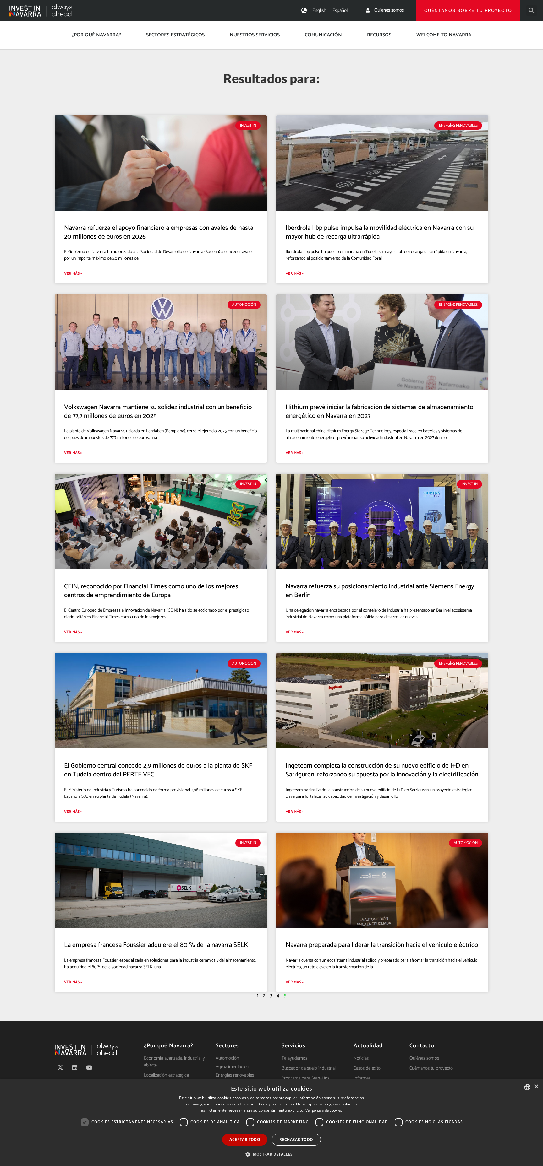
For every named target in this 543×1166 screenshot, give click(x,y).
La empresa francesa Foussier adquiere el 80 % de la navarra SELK (156, 945)
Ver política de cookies (323, 1111)
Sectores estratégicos (175, 35)
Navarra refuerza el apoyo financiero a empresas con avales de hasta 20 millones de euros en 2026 (158, 232)
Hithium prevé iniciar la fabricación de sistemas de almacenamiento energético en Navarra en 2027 (379, 411)
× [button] (536, 1086)
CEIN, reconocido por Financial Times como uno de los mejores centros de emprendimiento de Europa (151, 591)
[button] (531, 10)
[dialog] (271, 1122)
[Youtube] (89, 1067)
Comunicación (323, 35)
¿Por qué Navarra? (96, 35)
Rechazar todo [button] (296, 1139)
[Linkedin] (74, 1067)
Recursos (379, 35)
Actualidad (368, 1045)
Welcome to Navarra (443, 35)
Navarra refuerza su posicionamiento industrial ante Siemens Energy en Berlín (380, 591)
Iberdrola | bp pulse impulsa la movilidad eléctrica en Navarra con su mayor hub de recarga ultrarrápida (380, 232)
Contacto (421, 1045)
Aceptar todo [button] (244, 1139)
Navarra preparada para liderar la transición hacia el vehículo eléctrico (382, 945)
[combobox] (527, 1087)
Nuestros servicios (255, 35)
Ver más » (73, 274)
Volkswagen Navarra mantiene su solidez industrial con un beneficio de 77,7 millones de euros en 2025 (158, 411)
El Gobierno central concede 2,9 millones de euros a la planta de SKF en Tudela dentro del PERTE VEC (158, 770)
